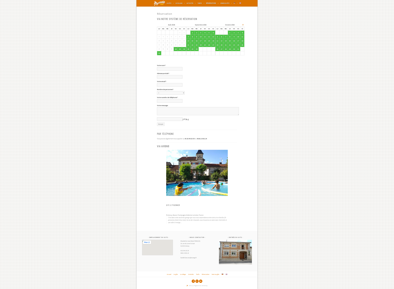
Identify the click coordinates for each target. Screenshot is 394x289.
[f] (193, 281)
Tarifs (200, 3)
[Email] (200, 281)
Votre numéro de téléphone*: (167, 97)
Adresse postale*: (163, 73)
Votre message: (162, 105)
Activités (190, 3)
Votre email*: (162, 81)
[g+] (197, 281)
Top (389, 284)
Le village (179, 3)
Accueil (159, 3)
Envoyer (160, 124)
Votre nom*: (161, 65)
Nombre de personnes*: (165, 89)
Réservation (211, 3)
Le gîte (169, 3)
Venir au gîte (224, 3)
